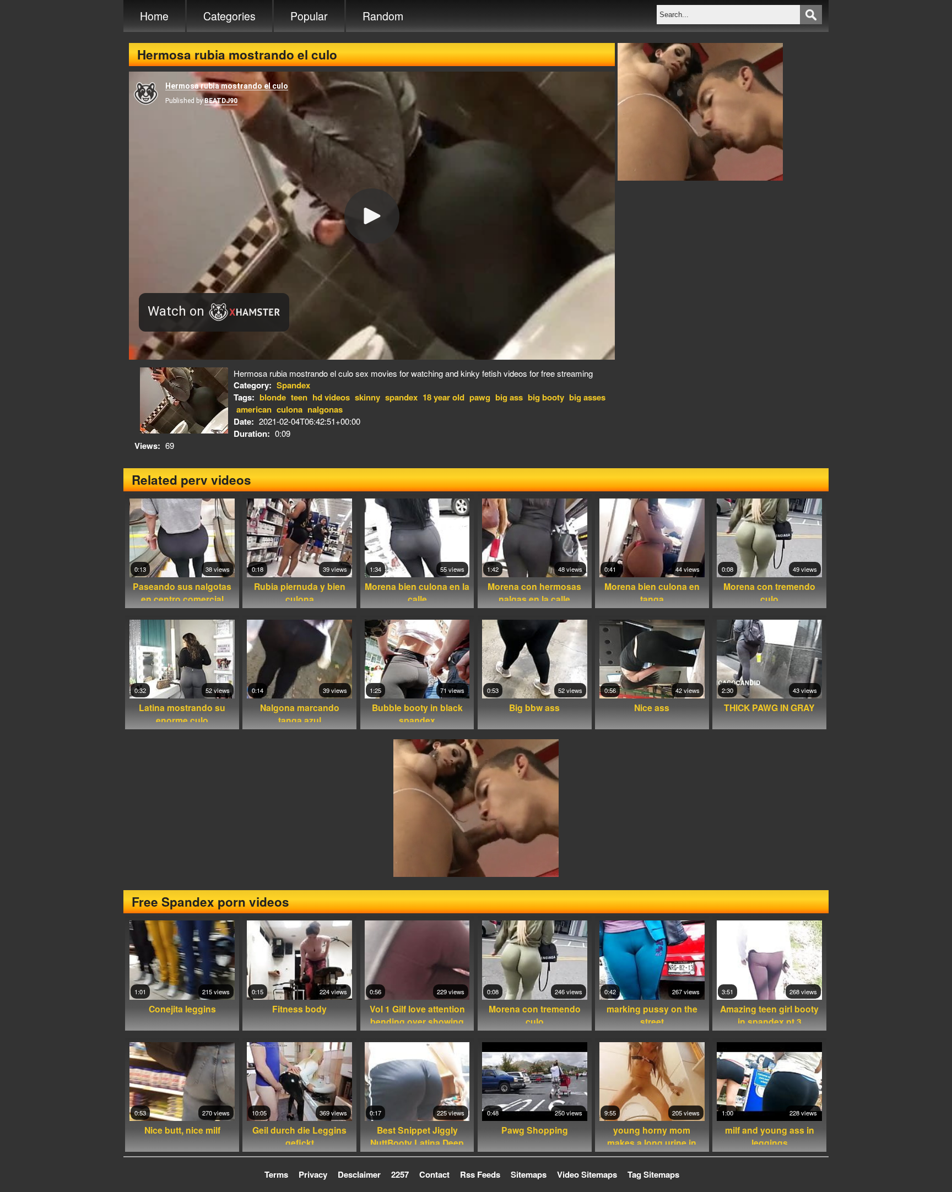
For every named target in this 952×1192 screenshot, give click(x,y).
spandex (401, 397)
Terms (276, 1174)
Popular (309, 16)
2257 (400, 1174)
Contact (434, 1174)
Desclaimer (359, 1174)
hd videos (331, 397)
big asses (587, 397)
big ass (509, 397)
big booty (546, 397)
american (254, 409)
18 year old (443, 397)
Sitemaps (529, 1174)
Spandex (293, 385)
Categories (229, 16)
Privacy (313, 1174)
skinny (367, 397)
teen (299, 397)
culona (289, 409)
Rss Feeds (480, 1174)
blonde (272, 397)
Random (383, 16)
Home (154, 16)
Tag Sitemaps (653, 1174)
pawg (479, 397)
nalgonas (325, 409)
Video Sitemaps (587, 1174)
